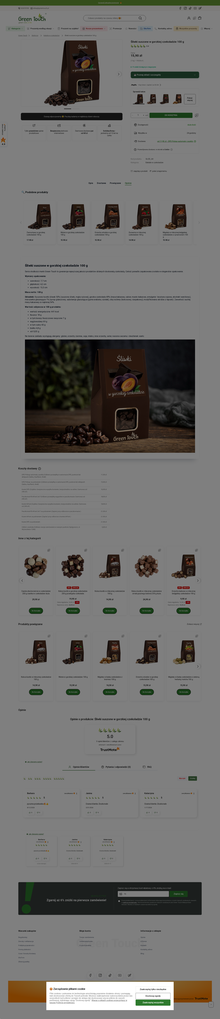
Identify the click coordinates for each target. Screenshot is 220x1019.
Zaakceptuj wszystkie (153, 1002)
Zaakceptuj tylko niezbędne (153, 989)
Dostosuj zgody (153, 996)
